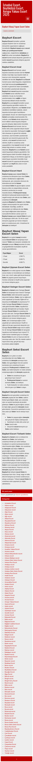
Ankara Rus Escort (11, 562)
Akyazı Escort (9, 529)
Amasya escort (9, 547)
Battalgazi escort (10, 652)
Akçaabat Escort (10, 521)
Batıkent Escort (9, 648)
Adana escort (9, 505)
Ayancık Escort (9, 604)
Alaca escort (9, 532)
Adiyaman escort (10, 510)
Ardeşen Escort (10, 580)
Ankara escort (9, 556)
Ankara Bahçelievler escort (13, 553)
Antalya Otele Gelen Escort (13, 571)
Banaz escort (9, 639)
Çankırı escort (9, 740)
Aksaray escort (9, 527)
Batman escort (9, 650)
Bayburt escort (9, 654)
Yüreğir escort (9, 753)
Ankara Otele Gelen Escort (13, 560)
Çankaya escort (10, 738)
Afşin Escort (8, 512)
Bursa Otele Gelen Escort (13, 724)
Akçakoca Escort (10, 523)
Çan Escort (8, 733)
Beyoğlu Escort (10, 672)
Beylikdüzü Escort (10, 670)
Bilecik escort (9, 676)
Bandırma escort (10, 641)
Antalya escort (9, 567)
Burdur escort (9, 716)
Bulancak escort (10, 711)
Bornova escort (9, 698)
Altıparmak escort (10, 543)
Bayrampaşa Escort (11, 656)
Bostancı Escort (10, 700)
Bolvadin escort (10, 692)
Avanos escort (9, 597)
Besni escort (9, 665)
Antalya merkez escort (12, 569)
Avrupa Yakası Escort (12, 602)
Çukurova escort (10, 746)
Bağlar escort (9, 626)
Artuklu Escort (9, 584)
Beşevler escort (10, 661)
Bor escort (8, 696)
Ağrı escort (8, 516)
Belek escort (9, 659)
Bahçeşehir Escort (11, 630)
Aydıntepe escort (10, 610)
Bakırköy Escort (10, 632)
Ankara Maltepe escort (12, 558)
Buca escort (8, 707)
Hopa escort (9, 748)
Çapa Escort (9, 742)
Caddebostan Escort (11, 731)
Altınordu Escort (10, 538)
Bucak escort (9, 709)
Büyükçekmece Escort (12, 729)
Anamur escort (9, 551)
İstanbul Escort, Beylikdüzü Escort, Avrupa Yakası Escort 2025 (15, 9)
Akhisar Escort (9, 525)
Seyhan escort (9, 751)
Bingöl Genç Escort (11, 681)
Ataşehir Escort (10, 595)
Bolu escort (8, 689)
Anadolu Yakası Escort (12, 549)
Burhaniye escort (10, 718)
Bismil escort (9, 683)
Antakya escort (9, 564)
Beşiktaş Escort (10, 663)
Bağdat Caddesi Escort (12, 624)
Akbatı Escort (9, 518)
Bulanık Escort (9, 713)
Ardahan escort (10, 578)
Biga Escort (8, 674)
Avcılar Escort (9, 599)
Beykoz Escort (9, 667)
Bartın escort (9, 643)
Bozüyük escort (10, 705)
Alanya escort (9, 534)
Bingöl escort (9, 678)
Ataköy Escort (9, 589)
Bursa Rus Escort (10, 727)
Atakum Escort (9, 591)
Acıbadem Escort (10, 503)
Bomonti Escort (10, 694)
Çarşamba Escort (10, 744)
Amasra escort (9, 545)
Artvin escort (9, 586)
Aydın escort (9, 606)
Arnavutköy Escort (10, 582)
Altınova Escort (9, 540)
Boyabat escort (9, 702)
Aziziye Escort (9, 615)
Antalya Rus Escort (11, 573)
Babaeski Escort (10, 617)
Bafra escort (8, 619)
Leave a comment (8, 31)
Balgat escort (9, 635)
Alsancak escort (10, 536)
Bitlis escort (8, 685)
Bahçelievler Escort (11, 628)
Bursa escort (9, 720)
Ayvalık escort (9, 613)
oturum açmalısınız (22, 494)
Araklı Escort (9, 575)
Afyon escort (9, 514)
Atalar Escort (9, 593)
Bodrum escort (9, 687)
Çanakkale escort (10, 735)
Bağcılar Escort (10, 621)
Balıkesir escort (10, 637)
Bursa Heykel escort (11, 722)
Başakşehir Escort (10, 646)
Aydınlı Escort (9, 608)
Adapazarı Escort (10, 507)
